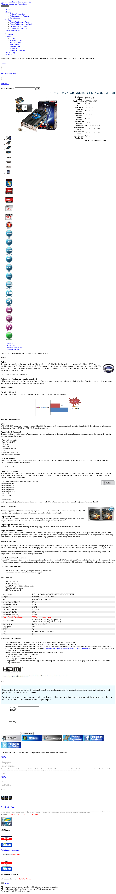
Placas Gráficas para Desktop (9, 73)
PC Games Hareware (10, 850)
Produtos (3, 63)
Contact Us (13, 4)
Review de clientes (12, 349)
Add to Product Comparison (95, 140)
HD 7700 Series (5, 84)
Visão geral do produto (13, 347)
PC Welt (4, 757)
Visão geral (9, 343)
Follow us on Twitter (23, 2)
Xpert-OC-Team (8, 807)
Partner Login (22, 4)
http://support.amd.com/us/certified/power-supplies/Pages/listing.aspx (67, 648)
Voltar (7, 883)
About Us (4, 4)
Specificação (9, 345)
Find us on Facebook (8, 2)
